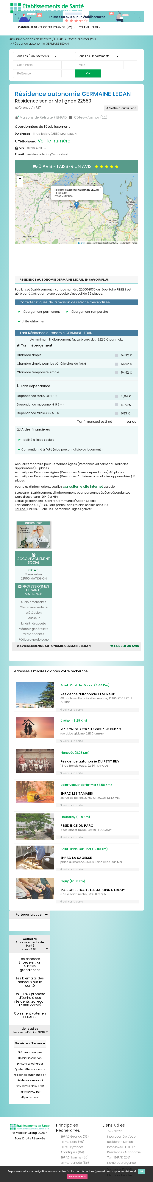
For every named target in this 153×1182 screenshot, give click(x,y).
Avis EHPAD (115, 1131)
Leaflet (81, 242)
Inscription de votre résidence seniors (121, 1139)
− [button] (20, 184)
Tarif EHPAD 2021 (118, 1157)
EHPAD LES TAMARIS (76, 793)
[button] (19, 209)
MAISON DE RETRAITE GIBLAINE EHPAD (90, 729)
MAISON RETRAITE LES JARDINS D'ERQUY (92, 889)
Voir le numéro (54, 141)
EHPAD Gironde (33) (75, 1136)
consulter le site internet (83, 486)
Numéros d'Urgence (30, 1043)
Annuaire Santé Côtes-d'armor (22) (46, 27)
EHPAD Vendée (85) (75, 1163)
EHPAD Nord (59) (72, 1142)
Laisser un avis (126, 646)
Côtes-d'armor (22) (82, 39)
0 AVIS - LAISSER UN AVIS (66, 166)
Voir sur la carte (72, 710)
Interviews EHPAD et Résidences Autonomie (124, 1149)
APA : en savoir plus (30, 1052)
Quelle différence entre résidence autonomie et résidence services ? (30, 1074)
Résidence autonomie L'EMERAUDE (88, 694)
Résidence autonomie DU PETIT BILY (89, 761)
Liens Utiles (90, 27)
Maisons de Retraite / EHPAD (43, 117)
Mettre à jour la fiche (122, 108)
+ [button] (20, 178)
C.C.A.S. (33, 570)
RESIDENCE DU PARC (76, 825)
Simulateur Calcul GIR (30, 1086)
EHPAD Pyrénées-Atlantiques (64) (73, 1149)
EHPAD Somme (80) (74, 1157)
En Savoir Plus (77, 1176)
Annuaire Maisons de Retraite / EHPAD (36, 39)
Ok (141, 1171)
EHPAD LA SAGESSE (76, 857)
